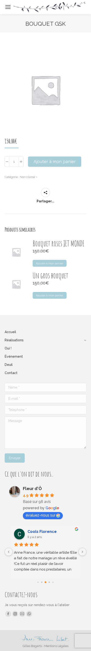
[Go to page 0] (37, 582)
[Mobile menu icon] (8, 7)
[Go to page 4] (52, 582)
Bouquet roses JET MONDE (58, 243)
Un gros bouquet (50, 276)
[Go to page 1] (42, 582)
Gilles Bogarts (32, 646)
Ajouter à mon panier (55, 161)
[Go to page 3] (49, 582)
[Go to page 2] (45, 582)
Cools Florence (42, 531)
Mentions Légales (56, 646)
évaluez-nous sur (40, 515)
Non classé (27, 177)
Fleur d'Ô (32, 488)
